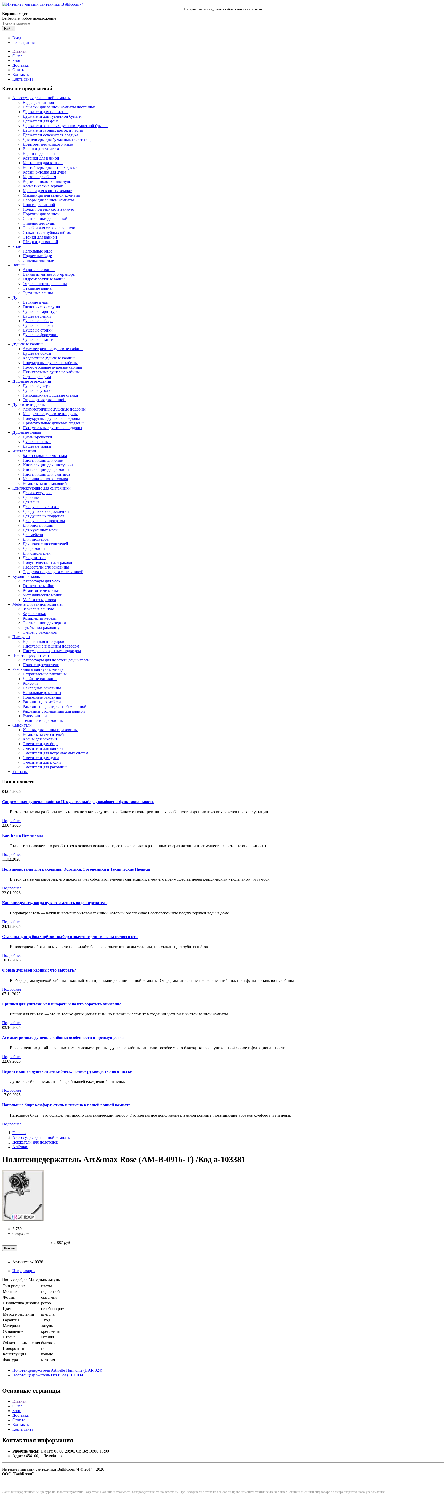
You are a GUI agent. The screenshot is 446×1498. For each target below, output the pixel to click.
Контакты (21, 74)
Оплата (18, 70)
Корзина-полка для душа (44, 172)
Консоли (30, 683)
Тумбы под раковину (41, 627)
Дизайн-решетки (37, 437)
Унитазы (20, 771)
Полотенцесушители (30, 655)
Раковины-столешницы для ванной (54, 711)
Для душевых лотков (41, 506)
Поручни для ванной (41, 214)
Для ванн (31, 502)
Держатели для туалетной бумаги (52, 116)
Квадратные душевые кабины (49, 358)
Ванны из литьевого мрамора (49, 274)
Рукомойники (35, 716)
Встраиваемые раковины (45, 674)
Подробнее (11, 820)
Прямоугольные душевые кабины (52, 367)
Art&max (20, 1147)
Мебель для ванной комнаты (37, 604)
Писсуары (21, 637)
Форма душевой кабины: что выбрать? (39, 970)
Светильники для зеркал (44, 623)
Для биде (31, 497)
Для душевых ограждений (46, 511)
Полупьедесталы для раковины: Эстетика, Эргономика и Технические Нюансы (76, 869)
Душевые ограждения (31, 381)
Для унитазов (34, 558)
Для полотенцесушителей (45, 544)
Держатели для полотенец (46, 111)
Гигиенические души (41, 307)
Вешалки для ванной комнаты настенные (59, 107)
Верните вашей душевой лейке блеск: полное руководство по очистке (67, 1071)
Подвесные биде (37, 256)
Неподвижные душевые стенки (50, 395)
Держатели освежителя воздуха (50, 135)
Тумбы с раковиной (40, 632)
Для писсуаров (36, 539)
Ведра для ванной (38, 102)
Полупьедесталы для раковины (50, 562)
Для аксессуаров (37, 493)
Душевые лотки (37, 441)
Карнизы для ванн (39, 153)
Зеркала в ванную (38, 609)
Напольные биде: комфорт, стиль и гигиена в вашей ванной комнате (66, 1105)
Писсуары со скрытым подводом (52, 651)
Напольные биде (37, 251)
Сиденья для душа (39, 223)
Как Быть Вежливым (22, 835)
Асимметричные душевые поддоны (54, 409)
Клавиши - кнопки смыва (45, 479)
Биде (16, 246)
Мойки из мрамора (39, 599)
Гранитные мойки (38, 586)
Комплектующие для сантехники (41, 488)
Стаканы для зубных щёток (47, 232)
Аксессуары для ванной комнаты (41, 98)
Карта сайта (22, 79)
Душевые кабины (27, 344)
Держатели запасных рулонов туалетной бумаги (65, 125)
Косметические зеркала (43, 186)
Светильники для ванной (45, 218)
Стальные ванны (37, 288)
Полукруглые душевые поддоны (51, 418)
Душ (16, 297)
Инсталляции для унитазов (46, 474)
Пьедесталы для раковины (46, 567)
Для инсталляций (38, 525)
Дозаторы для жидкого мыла (48, 144)
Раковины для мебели (42, 702)
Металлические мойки (42, 595)
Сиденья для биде (38, 260)
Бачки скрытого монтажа (45, 455)
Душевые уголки (38, 390)
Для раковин (34, 548)
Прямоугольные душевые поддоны (53, 423)
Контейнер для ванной (43, 163)
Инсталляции (24, 451)
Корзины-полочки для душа (47, 181)
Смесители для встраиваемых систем (55, 753)
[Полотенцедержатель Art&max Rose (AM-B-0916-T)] (23, 1220)
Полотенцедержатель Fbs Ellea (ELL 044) (48, 1375)
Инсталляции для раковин (46, 469)
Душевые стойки (38, 330)
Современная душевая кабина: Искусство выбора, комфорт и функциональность (78, 802)
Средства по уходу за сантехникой (53, 572)
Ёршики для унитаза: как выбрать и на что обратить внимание (61, 1004)
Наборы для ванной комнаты (48, 200)
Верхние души (36, 302)
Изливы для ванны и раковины (50, 730)
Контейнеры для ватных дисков (51, 167)
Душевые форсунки (40, 335)
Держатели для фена (41, 121)
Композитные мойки (41, 590)
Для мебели (33, 534)
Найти (8, 29)
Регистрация (23, 42)
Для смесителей (37, 553)
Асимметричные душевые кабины (53, 348)
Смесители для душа (41, 757)
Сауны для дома (37, 376)
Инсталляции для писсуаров (48, 465)
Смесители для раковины (45, 767)
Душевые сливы (26, 432)
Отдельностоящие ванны (45, 283)
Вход (16, 38)
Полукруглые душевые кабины (50, 362)
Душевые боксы (37, 353)
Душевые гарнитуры (41, 311)
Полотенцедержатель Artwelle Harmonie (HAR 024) (57, 1370)
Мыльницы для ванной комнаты (51, 195)
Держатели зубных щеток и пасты (53, 130)
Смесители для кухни (42, 762)
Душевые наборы (38, 321)
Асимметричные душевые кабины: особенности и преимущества (63, 1037)
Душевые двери (37, 386)
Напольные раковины (42, 692)
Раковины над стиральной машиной (54, 706)
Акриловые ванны (39, 269)
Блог (16, 60)
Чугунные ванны (38, 293)
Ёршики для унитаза (41, 149)
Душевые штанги (38, 339)
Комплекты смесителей (43, 734)
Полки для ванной (39, 204)
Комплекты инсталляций (45, 483)
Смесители (22, 725)
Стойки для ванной (40, 237)
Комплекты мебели (40, 618)
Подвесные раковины (42, 697)
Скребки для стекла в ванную (49, 228)
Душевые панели (38, 325)
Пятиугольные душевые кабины (51, 372)
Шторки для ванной (40, 242)
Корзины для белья (39, 177)
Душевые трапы (37, 446)
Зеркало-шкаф (35, 613)
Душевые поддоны (29, 404)
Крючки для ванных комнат (47, 190)
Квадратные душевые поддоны (50, 414)
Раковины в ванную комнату (37, 669)
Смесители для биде (40, 744)
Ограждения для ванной (44, 400)
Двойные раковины (40, 678)
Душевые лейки (37, 316)
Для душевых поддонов (44, 516)
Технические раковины (43, 720)
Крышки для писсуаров (43, 641)
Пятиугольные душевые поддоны (52, 427)
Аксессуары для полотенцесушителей (56, 660)
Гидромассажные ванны (44, 279)
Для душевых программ (44, 520)
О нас (17, 56)
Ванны (18, 265)
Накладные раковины (42, 688)
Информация (23, 1270)
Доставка (20, 65)
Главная (19, 51)
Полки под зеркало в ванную (48, 209)
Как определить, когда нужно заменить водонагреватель (54, 903)
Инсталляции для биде (43, 460)
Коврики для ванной (41, 158)
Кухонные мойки (27, 576)
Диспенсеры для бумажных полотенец (57, 139)
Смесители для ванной (43, 748)
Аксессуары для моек (41, 581)
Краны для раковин (40, 739)
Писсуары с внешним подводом (51, 646)
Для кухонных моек (40, 530)
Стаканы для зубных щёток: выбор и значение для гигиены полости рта (70, 936)
